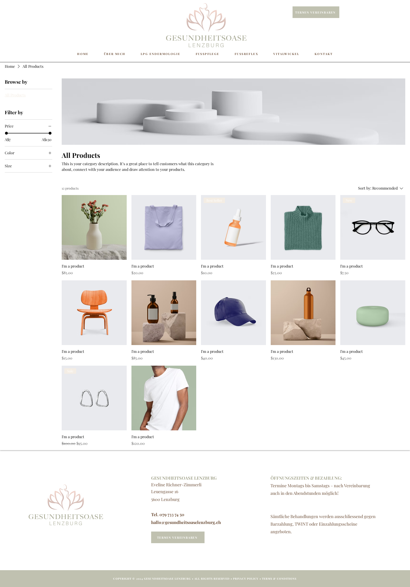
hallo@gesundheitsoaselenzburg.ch (186, 522)
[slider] (6, 133)
